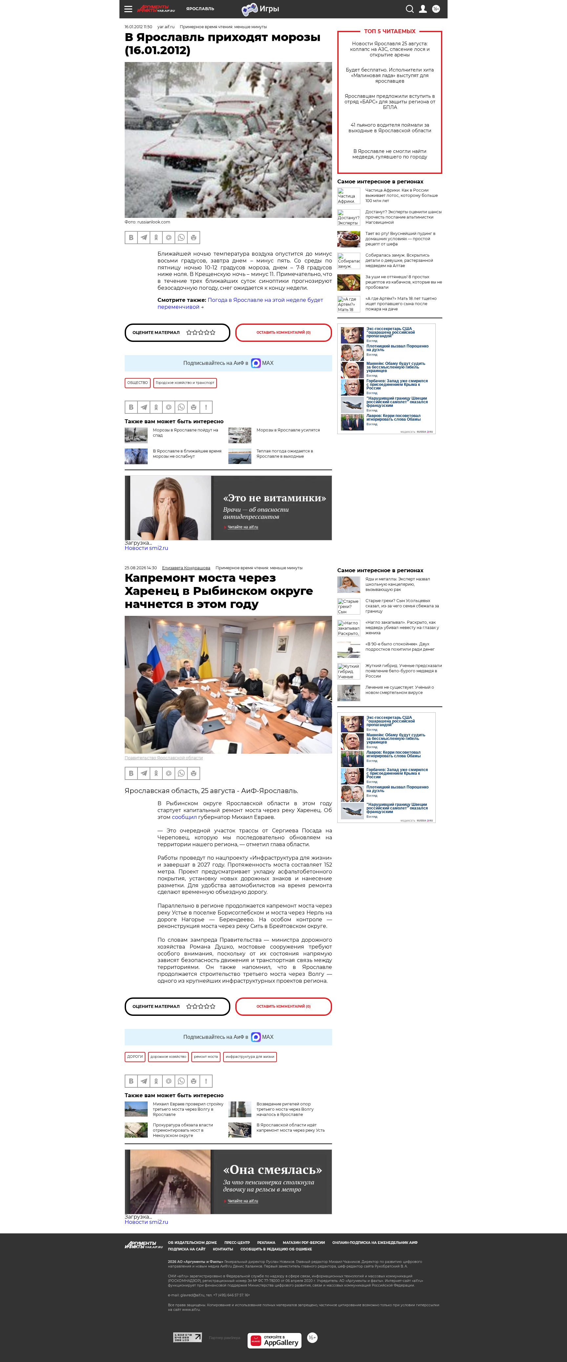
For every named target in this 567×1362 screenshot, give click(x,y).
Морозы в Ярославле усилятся (288, 430)
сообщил (184, 817)
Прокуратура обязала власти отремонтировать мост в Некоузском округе (183, 1130)
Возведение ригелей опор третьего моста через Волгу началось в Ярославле (285, 1109)
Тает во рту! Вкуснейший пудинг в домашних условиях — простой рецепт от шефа (400, 238)
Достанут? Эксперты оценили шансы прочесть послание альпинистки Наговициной (404, 217)
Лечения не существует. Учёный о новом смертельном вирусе (400, 690)
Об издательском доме (192, 1243)
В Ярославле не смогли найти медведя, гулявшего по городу (389, 154)
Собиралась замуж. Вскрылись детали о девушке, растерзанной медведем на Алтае (399, 260)
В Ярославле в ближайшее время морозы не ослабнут (187, 454)
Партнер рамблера (224, 1338)
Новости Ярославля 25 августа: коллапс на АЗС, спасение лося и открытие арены (390, 49)
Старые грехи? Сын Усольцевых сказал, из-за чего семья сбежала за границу (402, 606)
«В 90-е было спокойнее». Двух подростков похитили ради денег (400, 646)
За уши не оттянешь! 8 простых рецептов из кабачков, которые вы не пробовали (404, 282)
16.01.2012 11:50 (138, 26)
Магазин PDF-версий (304, 1243)
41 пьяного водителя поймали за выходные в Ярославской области (389, 128)
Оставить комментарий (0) (284, 332)
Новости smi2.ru (146, 548)
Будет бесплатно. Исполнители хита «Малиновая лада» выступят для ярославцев (390, 75)
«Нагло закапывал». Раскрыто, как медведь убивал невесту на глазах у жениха (402, 627)
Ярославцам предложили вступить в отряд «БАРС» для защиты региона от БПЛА (390, 102)
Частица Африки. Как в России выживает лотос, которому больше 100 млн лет (402, 195)
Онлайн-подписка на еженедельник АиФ (375, 1243)
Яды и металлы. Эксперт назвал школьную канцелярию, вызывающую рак (398, 584)
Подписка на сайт (186, 1249)
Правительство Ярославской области (164, 757)
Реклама (266, 1243)
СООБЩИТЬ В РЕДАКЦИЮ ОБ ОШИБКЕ (276, 1249)
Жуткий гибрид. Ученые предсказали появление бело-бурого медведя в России (404, 671)
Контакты (223, 1249)
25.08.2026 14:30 (141, 567)
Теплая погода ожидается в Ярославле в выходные (285, 454)
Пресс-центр (237, 1243)
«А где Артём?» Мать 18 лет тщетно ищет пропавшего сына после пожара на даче (401, 303)
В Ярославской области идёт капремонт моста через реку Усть (291, 1127)
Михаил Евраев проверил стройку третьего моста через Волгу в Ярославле (188, 1109)
